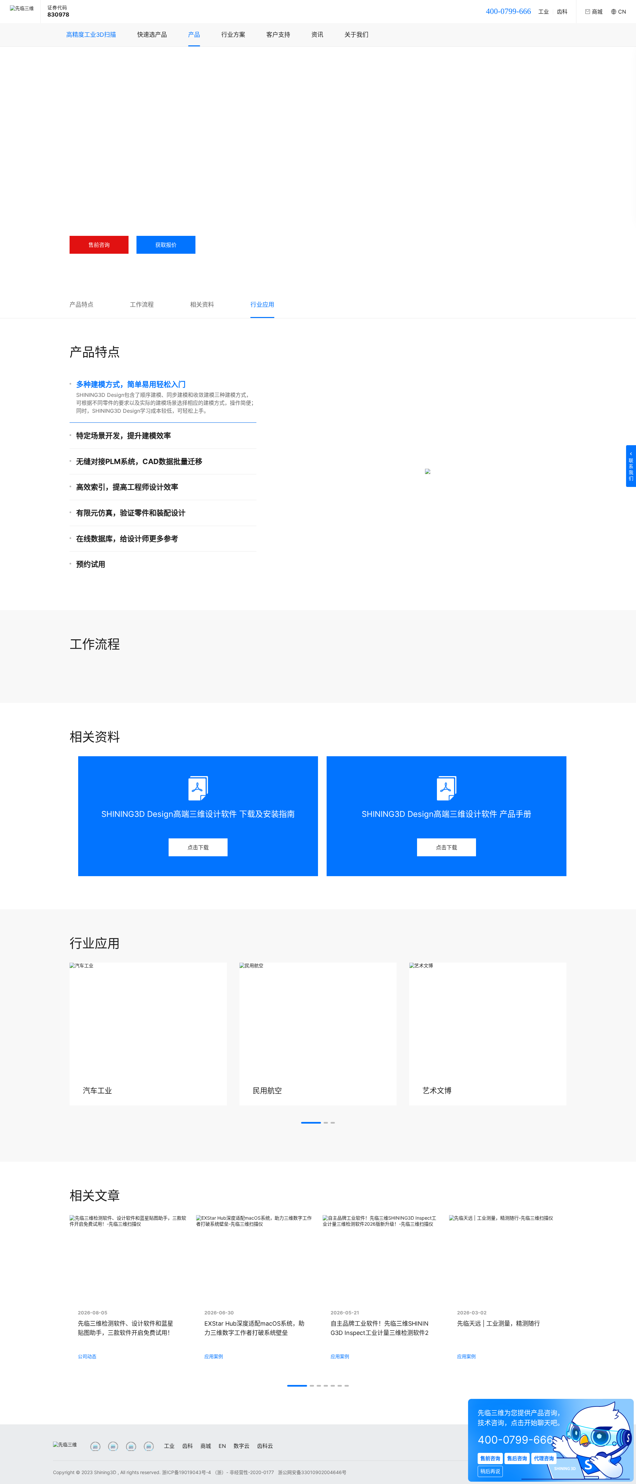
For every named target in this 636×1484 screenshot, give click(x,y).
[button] (311, 1123)
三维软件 (149, 59)
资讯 (317, 34)
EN (222, 1446)
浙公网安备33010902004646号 (312, 1472)
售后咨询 (517, 1458)
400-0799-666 (508, 11)
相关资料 (202, 304)
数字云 (241, 1446)
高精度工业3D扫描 (91, 34)
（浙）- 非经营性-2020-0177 (243, 1472)
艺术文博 (436, 1090)
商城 (205, 1446)
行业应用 (262, 304)
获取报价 (166, 244)
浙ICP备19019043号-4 (186, 1472)
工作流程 (142, 304)
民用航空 (267, 1090)
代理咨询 (544, 1458)
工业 (543, 11)
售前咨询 (99, 244)
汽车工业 (97, 1090)
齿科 (562, 11)
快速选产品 (152, 34)
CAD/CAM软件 (182, 59)
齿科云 (265, 1446)
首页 (80, 59)
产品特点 (81, 304)
